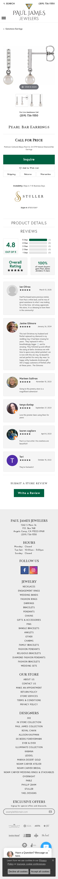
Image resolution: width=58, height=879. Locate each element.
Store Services (29, 696)
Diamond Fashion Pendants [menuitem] (29, 657)
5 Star (25, 240)
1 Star (25, 252)
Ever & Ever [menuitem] (29, 743)
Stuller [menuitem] (29, 789)
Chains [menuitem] (29, 615)
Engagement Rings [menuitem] (29, 590)
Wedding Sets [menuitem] (29, 665)
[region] (29, 65)
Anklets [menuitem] (29, 632)
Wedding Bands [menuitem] (29, 595)
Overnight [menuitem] (29, 776)
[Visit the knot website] (45, 835)
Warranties (45, 174)
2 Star (25, 249)
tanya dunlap (26, 404)
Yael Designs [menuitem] (29, 793)
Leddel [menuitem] (29, 755)
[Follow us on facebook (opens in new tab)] (25, 570)
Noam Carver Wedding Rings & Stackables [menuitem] (29, 772)
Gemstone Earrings (14, 29)
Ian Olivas (24, 286)
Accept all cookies (40, 871)
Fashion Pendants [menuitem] (29, 649)
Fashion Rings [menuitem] (29, 599)
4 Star (25, 243)
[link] (46, 3)
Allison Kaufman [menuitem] (29, 734)
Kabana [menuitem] (29, 751)
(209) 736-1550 (29, 115)
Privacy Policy (29, 704)
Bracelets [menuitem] (29, 607)
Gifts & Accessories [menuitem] (29, 620)
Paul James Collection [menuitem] (29, 726)
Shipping (11, 174)
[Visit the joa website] (33, 845)
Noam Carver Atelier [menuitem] (29, 764)
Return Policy (29, 692)
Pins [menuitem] (29, 624)
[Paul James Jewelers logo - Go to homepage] (29, 12)
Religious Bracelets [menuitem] (29, 653)
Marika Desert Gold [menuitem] (29, 759)
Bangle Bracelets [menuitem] (29, 628)
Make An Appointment (29, 687)
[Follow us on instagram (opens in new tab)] (33, 570)
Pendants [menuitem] (28, 611)
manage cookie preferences (31, 864)
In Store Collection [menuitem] (29, 722)
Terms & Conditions (29, 700)
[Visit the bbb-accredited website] (27, 835)
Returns (28, 174)
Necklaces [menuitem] (29, 586)
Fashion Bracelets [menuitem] (29, 661)
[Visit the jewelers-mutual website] (14, 835)
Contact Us (29, 683)
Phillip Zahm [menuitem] (29, 784)
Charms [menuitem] (29, 640)
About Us (29, 679)
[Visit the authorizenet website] (25, 845)
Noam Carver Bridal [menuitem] (29, 768)
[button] (9, 3)
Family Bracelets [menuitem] (29, 645)
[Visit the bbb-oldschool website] (36, 835)
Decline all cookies (18, 871)
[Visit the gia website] (27, 826)
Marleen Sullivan (28, 378)
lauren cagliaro (27, 430)
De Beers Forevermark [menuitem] (29, 739)
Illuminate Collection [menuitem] (29, 747)
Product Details (29, 223)
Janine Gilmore (27, 323)
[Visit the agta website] (37, 826)
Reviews (29, 231)
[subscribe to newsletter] (50, 812)
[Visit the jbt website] (47, 826)
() (49, 240)
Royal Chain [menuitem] (29, 730)
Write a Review (29, 493)
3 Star (25, 246)
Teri (21, 456)
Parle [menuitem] (29, 780)
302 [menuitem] (29, 718)
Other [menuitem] (29, 636)
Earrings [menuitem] (29, 603)
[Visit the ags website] (14, 826)
